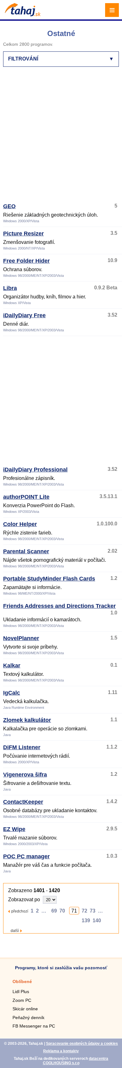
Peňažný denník (28, 1017)
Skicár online (25, 1008)
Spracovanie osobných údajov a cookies (82, 1043)
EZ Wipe (14, 829)
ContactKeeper (23, 802)
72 (84, 910)
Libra (10, 288)
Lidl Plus (21, 991)
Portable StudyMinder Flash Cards (49, 579)
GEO (9, 206)
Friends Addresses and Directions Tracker (59, 606)
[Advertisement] (61, 137)
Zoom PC (22, 1000)
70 (62, 910)
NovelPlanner (21, 638)
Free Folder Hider (26, 261)
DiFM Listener (21, 747)
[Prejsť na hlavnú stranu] (22, 14)
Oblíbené (22, 981)
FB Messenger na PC (34, 1026)
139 (86, 920)
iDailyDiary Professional (35, 469)
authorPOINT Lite (26, 497)
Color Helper (20, 524)
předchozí (19, 911)
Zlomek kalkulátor (27, 720)
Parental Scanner (26, 551)
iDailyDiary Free (24, 315)
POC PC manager (26, 856)
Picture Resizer (23, 233)
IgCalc (11, 693)
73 (92, 910)
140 (97, 920)
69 (54, 910)
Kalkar (11, 665)
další (15, 931)
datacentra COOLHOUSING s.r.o (76, 1060)
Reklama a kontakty (61, 1051)
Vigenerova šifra (25, 774)
